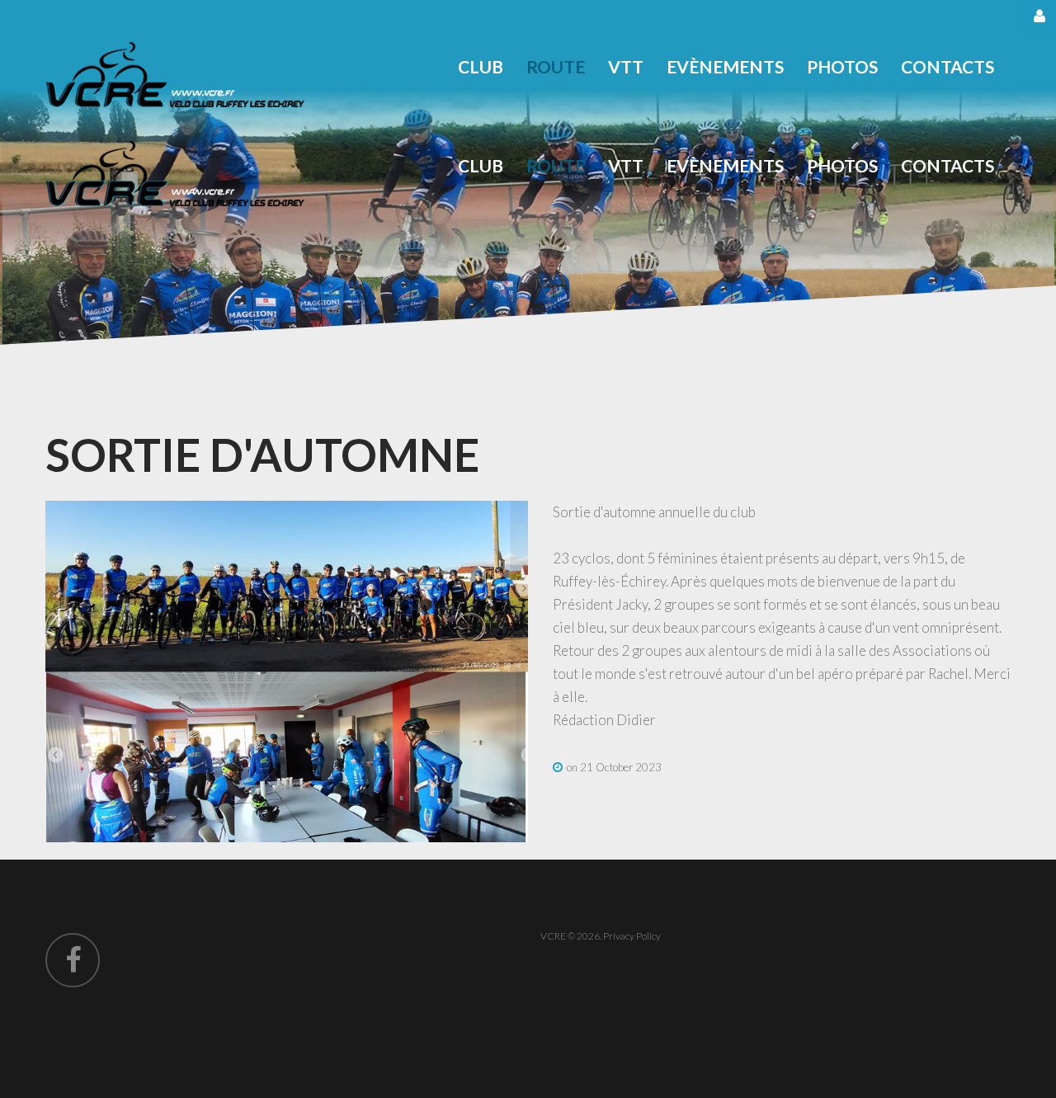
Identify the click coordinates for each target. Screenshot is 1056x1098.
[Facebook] (72, 960)
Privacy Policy (632, 936)
